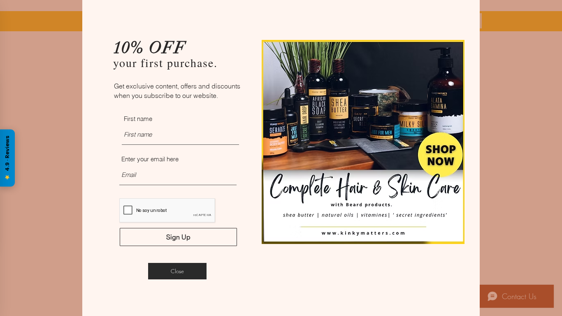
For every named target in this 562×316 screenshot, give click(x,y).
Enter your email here (150, 159)
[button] (177, 271)
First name (138, 119)
